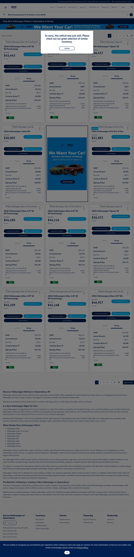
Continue (67, 48)
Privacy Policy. (82, 547)
